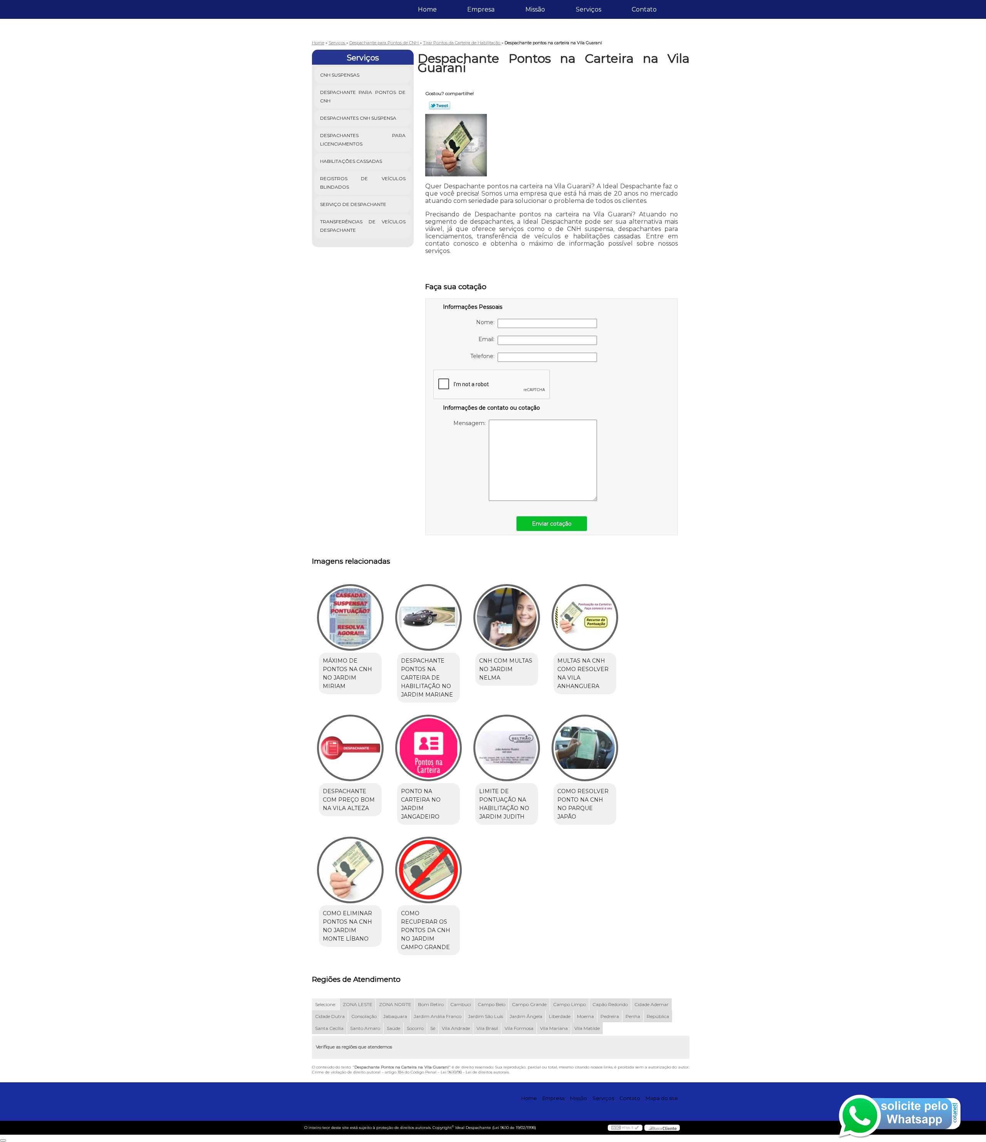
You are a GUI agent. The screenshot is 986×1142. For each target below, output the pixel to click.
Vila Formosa (519, 1028)
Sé (432, 1028)
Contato (644, 9)
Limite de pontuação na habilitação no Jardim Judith (504, 804)
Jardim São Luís (485, 1016)
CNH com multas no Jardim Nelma (505, 669)
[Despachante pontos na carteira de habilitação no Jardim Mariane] (428, 617)
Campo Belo (491, 1004)
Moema (585, 1016)
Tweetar (439, 105)
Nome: (487, 322)
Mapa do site (662, 1098)
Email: (488, 339)
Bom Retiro (431, 1004)
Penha (632, 1016)
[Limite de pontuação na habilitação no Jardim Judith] (506, 748)
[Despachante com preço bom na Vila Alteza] (350, 748)
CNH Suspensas (339, 75)
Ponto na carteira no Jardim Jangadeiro (421, 804)
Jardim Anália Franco (437, 1016)
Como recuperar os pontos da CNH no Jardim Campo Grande (425, 930)
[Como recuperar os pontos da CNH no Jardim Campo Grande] (428, 870)
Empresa (481, 9)
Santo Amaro (365, 1028)
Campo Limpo (569, 1004)
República (658, 1016)
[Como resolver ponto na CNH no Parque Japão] (585, 748)
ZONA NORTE (395, 1004)
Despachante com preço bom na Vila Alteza (349, 800)
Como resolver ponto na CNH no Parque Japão (583, 804)
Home (427, 9)
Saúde (393, 1028)
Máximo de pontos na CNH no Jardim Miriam (347, 673)
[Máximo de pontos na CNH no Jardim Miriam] (350, 617)
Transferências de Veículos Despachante (363, 226)
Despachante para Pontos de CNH (363, 96)
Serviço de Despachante (353, 204)
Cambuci (460, 1004)
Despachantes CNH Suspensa (358, 118)
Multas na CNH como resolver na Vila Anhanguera (583, 673)
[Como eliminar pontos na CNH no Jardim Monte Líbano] (350, 870)
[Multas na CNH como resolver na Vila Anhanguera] (585, 617)
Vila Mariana (554, 1028)
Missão (535, 9)
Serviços (588, 9)
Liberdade (559, 1016)
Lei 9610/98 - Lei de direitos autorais (475, 1072)
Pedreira (609, 1016)
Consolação (364, 1016)
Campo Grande (529, 1004)
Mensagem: (471, 423)
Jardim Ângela (526, 1016)
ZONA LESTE (357, 1004)
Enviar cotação (552, 523)
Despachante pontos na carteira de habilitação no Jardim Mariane (427, 677)
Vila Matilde (587, 1028)
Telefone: (484, 356)
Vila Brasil (487, 1028)
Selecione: (325, 1004)
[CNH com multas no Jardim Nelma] (506, 617)
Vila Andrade (456, 1028)
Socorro (415, 1028)
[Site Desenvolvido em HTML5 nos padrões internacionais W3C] (625, 1128)
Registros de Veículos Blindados (363, 183)
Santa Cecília (329, 1028)
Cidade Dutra (330, 1016)
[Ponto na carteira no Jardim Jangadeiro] (428, 748)
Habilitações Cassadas (351, 161)
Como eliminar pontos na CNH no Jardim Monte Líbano (347, 926)
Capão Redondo (610, 1004)
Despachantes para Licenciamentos (363, 139)
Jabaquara (395, 1016)
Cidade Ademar (651, 1004)
